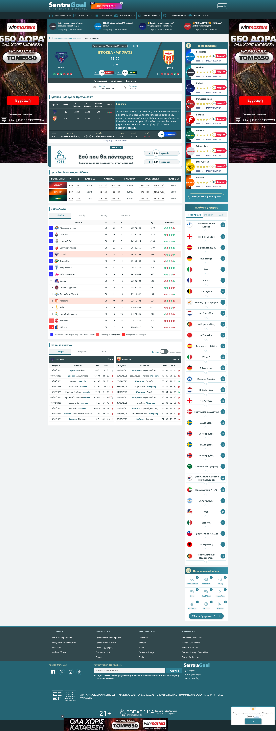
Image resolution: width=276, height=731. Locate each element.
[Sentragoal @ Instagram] (71, 672)
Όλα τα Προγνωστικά (204, 616)
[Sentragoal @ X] (62, 672)
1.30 (71, 198)
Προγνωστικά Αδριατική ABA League (109, 46)
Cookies (256, 716)
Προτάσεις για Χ (103, 652)
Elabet (199, 83)
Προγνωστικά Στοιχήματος (64, 642)
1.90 (103, 185)
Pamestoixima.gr (204, 98)
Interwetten (202, 161)
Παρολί (99, 657)
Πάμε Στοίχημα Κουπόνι (62, 637)
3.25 (78, 185)
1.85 (103, 191)
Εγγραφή (174, 670)
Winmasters (202, 146)
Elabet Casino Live (190, 647)
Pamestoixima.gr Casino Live (195, 652)
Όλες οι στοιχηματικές (204, 196)
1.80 (116, 185)
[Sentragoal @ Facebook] (53, 672)
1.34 (71, 185)
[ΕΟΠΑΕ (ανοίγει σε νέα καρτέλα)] (148, 712)
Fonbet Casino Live (190, 657)
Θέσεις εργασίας (191, 678)
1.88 (144, 191)
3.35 (78, 191)
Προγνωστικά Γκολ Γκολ (106, 642)
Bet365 (200, 130)
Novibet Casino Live (191, 642)
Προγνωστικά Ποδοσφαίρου (108, 637)
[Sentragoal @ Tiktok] (79, 672)
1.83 (103, 198)
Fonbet (200, 114)
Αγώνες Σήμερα (59, 652)
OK (253, 721)
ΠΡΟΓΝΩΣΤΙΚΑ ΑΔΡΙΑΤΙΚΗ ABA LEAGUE (67, 38)
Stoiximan (201, 51)
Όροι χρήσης (189, 670)
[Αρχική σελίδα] (50, 38)
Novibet (200, 67)
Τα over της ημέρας (104, 647)
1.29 (71, 191)
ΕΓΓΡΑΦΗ (222, 6)
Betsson (200, 177)
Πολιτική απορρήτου (193, 674)
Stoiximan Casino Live (192, 637)
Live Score (57, 647)
